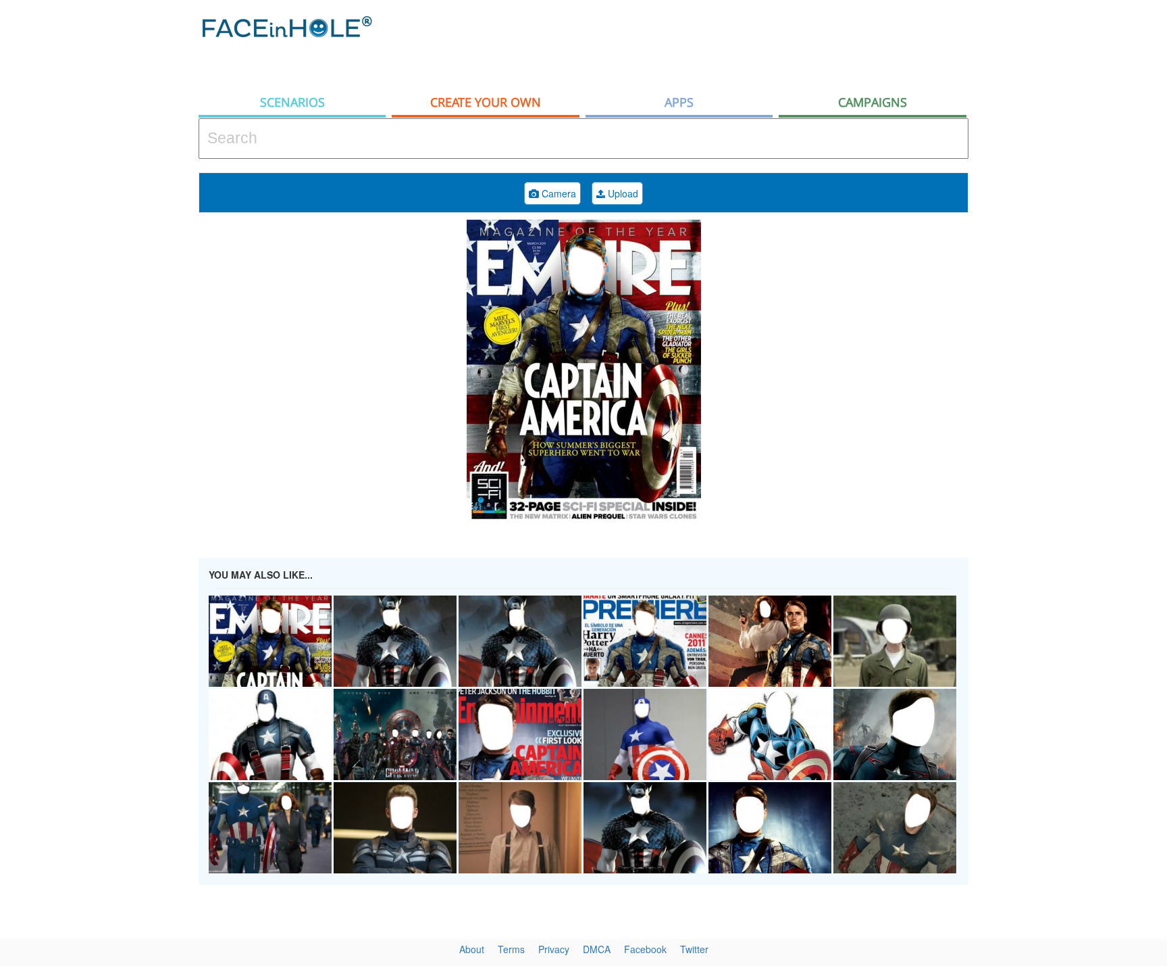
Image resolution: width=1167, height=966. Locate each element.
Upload (621, 193)
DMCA (597, 949)
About (471, 949)
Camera (557, 193)
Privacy (553, 949)
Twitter (694, 949)
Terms (511, 949)
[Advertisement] (722, 44)
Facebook (645, 949)
